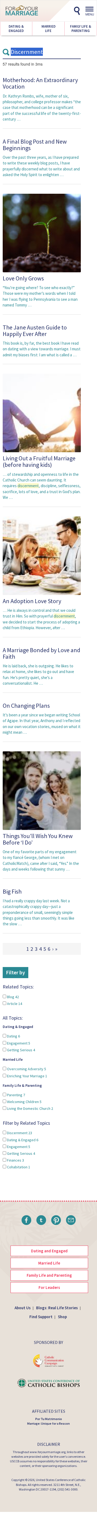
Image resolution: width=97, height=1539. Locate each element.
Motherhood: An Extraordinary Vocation (40, 83)
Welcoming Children (23, 1101)
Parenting (15, 1094)
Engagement (18, 1043)
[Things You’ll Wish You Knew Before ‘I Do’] (42, 790)
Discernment (19, 1132)
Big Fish (12, 891)
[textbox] (42, 52)
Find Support (41, 1316)
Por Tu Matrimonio (48, 1419)
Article (14, 1003)
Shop (62, 1316)
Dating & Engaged (16, 28)
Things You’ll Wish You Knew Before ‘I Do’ (38, 839)
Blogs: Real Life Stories (57, 1307)
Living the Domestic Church (29, 1108)
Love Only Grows (23, 278)
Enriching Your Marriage (26, 1076)
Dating (13, 1036)
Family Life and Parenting (49, 1275)
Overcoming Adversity (26, 1068)
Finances (15, 1160)
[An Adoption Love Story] (42, 555)
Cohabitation (18, 1167)
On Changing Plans (26, 705)
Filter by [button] (15, 972)
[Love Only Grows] (42, 232)
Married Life (48, 28)
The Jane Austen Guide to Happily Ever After (35, 331)
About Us (23, 1307)
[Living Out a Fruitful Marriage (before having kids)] (42, 413)
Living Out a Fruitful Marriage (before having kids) (39, 461)
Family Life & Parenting (80, 28)
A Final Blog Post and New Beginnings (35, 145)
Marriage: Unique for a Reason (48, 1423)
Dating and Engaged (49, 1250)
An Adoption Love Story (32, 601)
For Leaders (49, 1287)
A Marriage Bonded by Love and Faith (41, 653)
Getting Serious (20, 1049)
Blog (12, 996)
